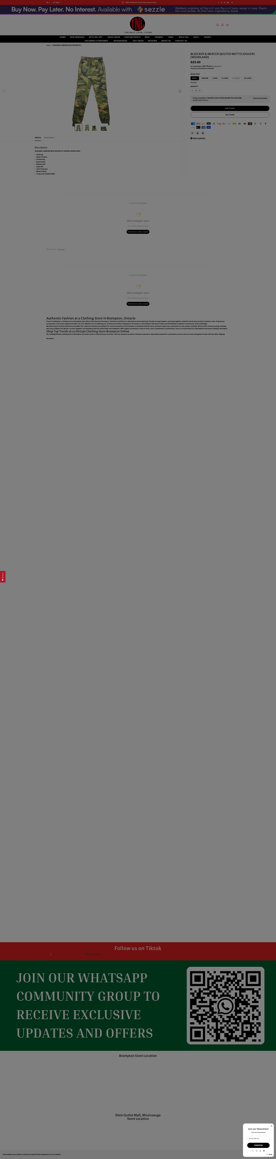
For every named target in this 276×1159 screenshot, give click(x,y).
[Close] (271, 1125)
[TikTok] (260, 1151)
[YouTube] (264, 1151)
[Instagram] (256, 1151)
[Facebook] (253, 1151)
